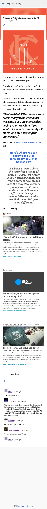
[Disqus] (23, 415)
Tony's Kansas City (13, 4)
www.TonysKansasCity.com (28, 142)
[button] (4, 25)
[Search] (44, 3)
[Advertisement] (23, 476)
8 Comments (18, 21)
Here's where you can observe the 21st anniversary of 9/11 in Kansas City (23, 157)
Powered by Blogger (25, 506)
